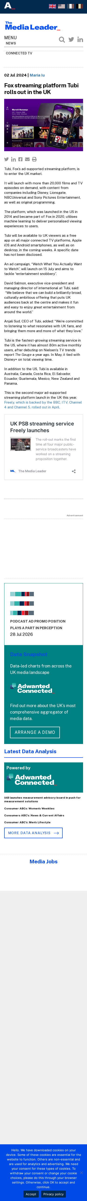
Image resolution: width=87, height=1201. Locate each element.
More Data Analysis (30, 833)
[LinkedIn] (80, 39)
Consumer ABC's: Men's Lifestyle (27, 822)
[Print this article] (34, 159)
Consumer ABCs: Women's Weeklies (29, 808)
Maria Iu (37, 75)
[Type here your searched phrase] (62, 39)
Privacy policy (53, 1194)
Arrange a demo (35, 732)
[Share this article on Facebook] (20, 159)
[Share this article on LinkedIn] (13, 159)
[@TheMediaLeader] (71, 39)
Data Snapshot (28, 654)
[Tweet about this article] (6, 159)
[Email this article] (27, 159)
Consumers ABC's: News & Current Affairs (34, 815)
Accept (31, 1194)
